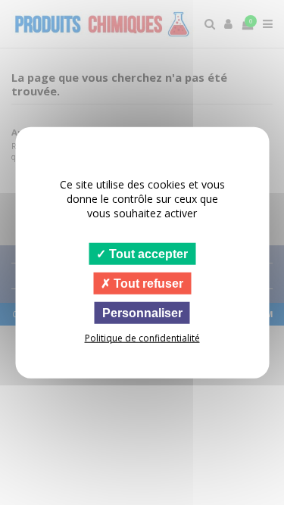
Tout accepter (147, 253)
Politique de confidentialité (142, 338)
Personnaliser (142, 313)
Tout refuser (147, 282)
